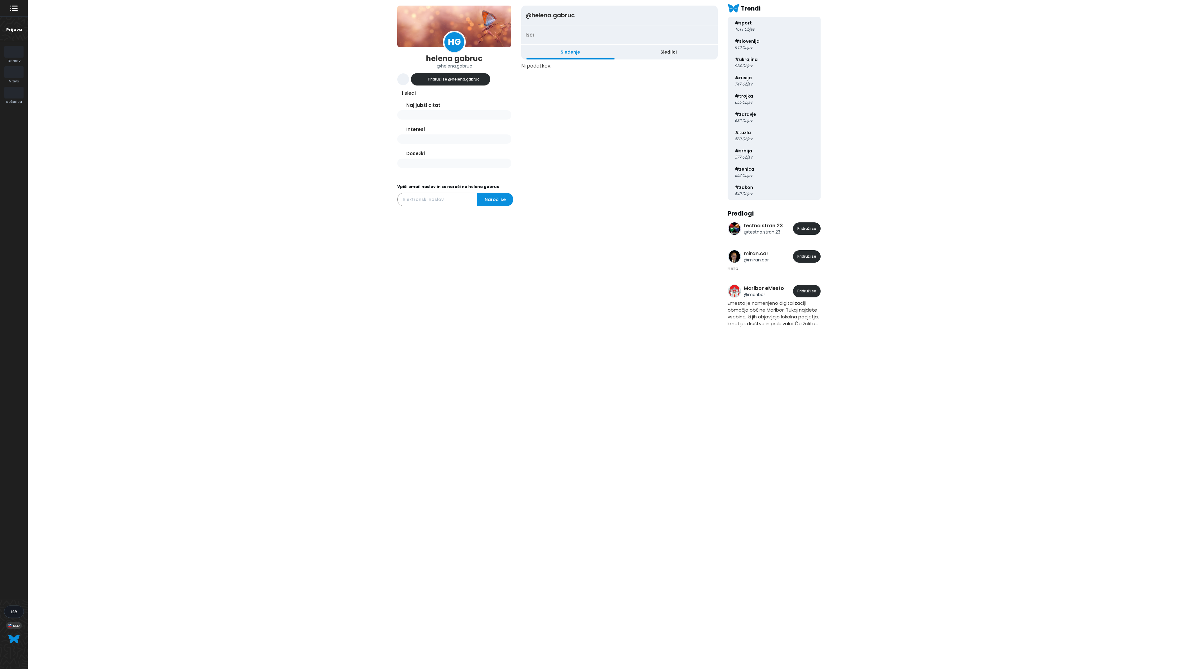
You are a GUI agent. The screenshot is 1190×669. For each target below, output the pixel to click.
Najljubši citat (423, 105)
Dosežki (415, 153)
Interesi (415, 129)
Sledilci (668, 52)
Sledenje (570, 52)
